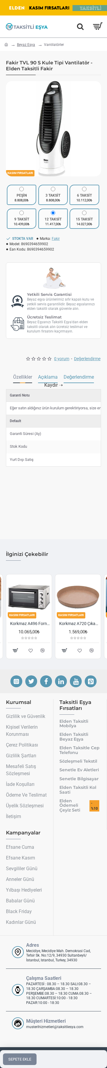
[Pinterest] (91, 681)
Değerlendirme (79, 377)
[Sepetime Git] (97, 26)
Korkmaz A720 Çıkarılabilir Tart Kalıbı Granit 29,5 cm (35, 623)
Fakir (56, 239)
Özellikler (22, 377)
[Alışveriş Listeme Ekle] (84, 650)
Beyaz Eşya (26, 45)
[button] (12, 129)
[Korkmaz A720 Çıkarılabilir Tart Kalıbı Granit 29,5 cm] (33, 597)
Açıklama (48, 377)
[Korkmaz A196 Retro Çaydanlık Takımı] (82, 597)
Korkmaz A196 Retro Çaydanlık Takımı (84, 623)
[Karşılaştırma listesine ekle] (96, 650)
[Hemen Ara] (80, 26)
